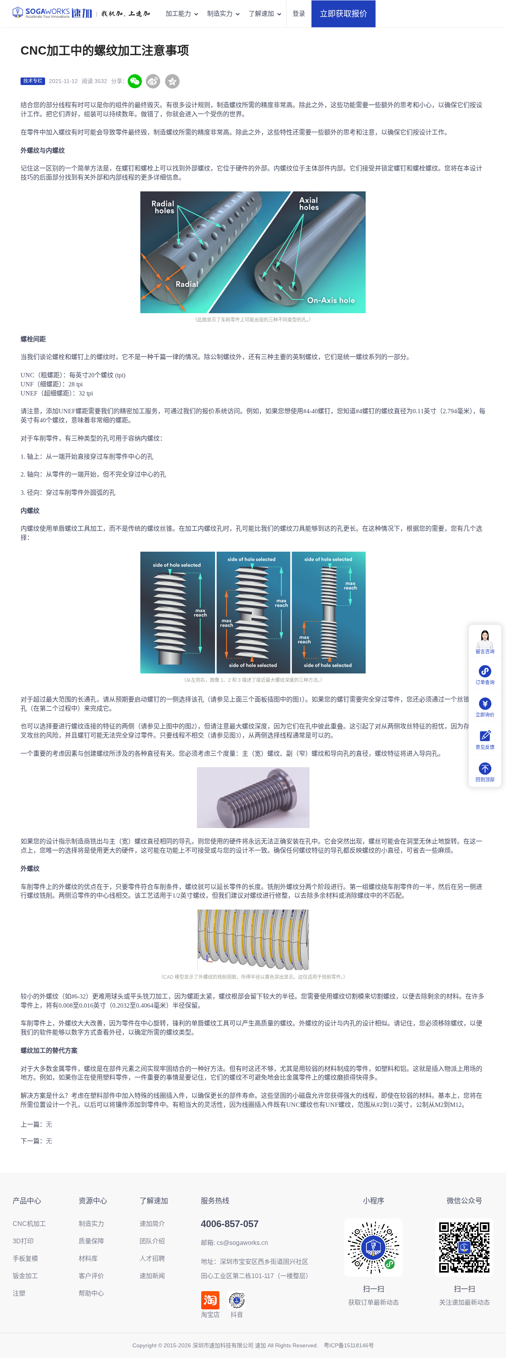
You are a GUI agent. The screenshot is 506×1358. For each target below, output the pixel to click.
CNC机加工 (29, 1223)
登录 (299, 13)
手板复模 (25, 1258)
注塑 (19, 1293)
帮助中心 (91, 1293)
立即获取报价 (343, 13)
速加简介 (152, 1223)
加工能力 (178, 13)
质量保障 (91, 1241)
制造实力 (219, 13)
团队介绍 (152, 1241)
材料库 (88, 1258)
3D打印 (23, 1241)
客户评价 (91, 1276)
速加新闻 (152, 1276)
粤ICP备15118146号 (349, 1345)
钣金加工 (25, 1276)
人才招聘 (152, 1258)
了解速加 (261, 13)
